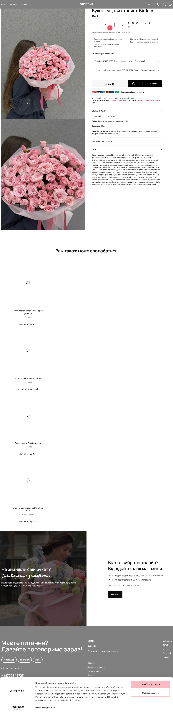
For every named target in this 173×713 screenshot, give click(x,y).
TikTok (165, 645)
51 (150, 23)
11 (128, 23)
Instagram (167, 641)
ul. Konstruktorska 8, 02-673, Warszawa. (132, 579)
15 (133, 23)
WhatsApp (141, 100)
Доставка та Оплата (96, 667)
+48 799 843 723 (116, 100)
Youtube (166, 649)
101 (133, 27)
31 (141, 23)
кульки (13, 4)
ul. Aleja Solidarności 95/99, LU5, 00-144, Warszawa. (137, 575)
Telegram (150, 100)
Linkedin (166, 657)
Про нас (91, 663)
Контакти (91, 675)
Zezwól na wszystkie (150, 684)
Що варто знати (94, 671)
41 (145, 23)
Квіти (3, 4)
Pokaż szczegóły (43, 707)
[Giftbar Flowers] (86, 4)
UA (149, 4)
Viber (158, 100)
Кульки (91, 645)
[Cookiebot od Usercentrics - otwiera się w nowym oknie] (17, 708)
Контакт (24, 4)
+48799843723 (12, 675)
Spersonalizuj (149, 692)
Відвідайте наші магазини (102, 651)
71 (129, 27)
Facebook (167, 653)
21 (137, 23)
